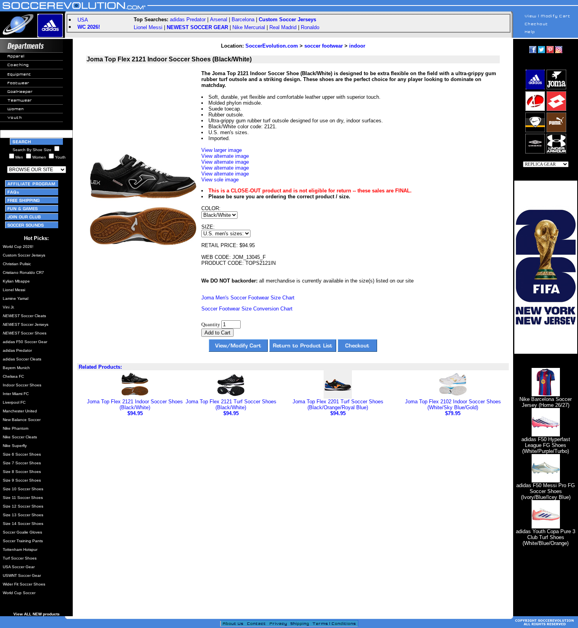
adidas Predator (188, 19)
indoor (357, 46)
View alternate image (225, 156)
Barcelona (243, 19)
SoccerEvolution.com (271, 46)
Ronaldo (310, 27)
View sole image (220, 180)
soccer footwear (323, 46)
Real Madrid (282, 27)
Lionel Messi (148, 27)
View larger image (221, 150)
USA (82, 20)
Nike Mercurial (248, 27)
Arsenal (218, 19)
